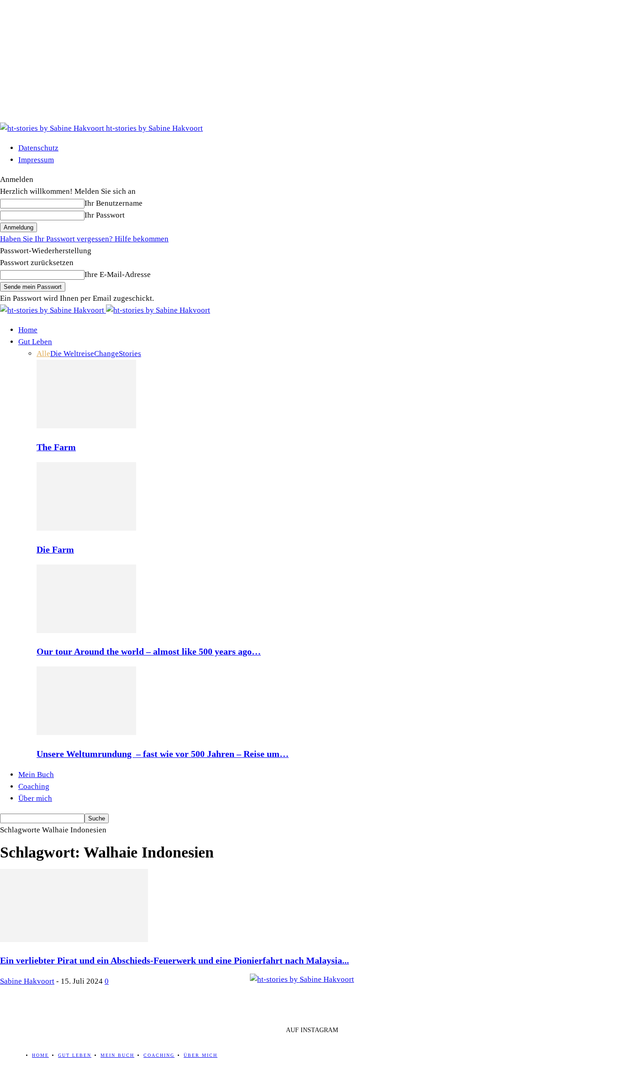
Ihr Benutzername (114, 203)
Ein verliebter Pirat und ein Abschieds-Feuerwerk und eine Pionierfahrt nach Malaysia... (174, 960)
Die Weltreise (72, 353)
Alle (43, 353)
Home (27, 329)
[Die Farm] (86, 528)
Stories (130, 353)
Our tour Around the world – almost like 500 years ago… (149, 651)
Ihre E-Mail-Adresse (118, 274)
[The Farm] (86, 425)
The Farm (56, 447)
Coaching (33, 786)
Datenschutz (38, 148)
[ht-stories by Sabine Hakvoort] (312, 994)
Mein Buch (36, 774)
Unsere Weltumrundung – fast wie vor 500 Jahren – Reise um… (163, 754)
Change (106, 353)
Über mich (35, 798)
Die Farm (55, 549)
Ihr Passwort (105, 215)
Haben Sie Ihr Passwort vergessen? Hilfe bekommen (84, 238)
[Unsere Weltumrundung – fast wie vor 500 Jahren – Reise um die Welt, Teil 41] (86, 732)
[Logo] (53, 310)
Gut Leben (35, 341)
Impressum (36, 159)
